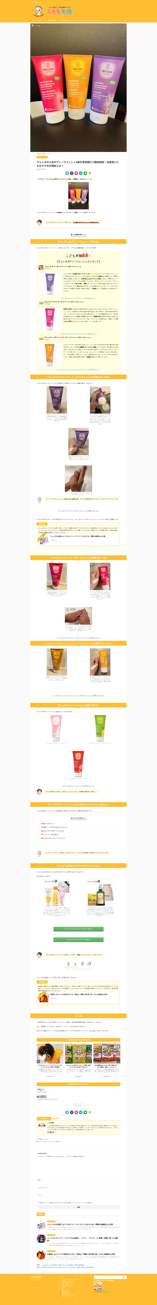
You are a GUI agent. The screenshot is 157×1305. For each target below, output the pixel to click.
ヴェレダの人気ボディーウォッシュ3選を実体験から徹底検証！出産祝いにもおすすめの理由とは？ (106, 1067)
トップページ (38, 20)
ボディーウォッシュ (44, 1141)
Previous (38, 1061)
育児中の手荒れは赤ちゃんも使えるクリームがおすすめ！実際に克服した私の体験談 (67, 1267)
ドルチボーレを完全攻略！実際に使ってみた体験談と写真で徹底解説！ (63, 1265)
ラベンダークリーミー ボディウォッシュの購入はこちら (78, 298)
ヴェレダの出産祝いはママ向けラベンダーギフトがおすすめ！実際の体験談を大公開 (80, 1224)
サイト (39, 1195)
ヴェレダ (52, 1141)
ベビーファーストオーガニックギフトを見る (77, 929)
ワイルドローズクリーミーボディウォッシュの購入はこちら (78, 334)
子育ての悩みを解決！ (35, 1280)
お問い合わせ (67, 20)
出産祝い (57, 1141)
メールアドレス (43, 1187)
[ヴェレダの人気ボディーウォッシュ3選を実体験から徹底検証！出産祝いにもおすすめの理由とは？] (81, 173)
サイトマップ (96, 20)
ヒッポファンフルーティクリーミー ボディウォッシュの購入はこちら (78, 695)
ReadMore (50, 1076)
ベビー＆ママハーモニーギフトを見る (77, 939)
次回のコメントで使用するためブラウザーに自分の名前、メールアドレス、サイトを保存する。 (66, 1202)
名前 (39, 1180)
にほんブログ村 (41, 1092)
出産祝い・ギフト (43, 1139)
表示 (84, 234)
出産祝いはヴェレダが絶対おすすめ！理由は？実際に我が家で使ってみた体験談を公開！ (81, 1254)
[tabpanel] (50, 1062)
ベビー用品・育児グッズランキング (47, 1099)
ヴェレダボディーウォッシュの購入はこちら (78, 786)
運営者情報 (53, 20)
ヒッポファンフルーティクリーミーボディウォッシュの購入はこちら (78, 369)
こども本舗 (35, 1277)
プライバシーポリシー (82, 20)
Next (118, 1061)
